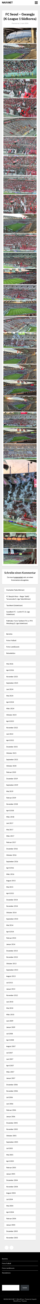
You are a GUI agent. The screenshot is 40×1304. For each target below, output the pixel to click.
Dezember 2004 (12, 1180)
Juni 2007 (9, 1059)
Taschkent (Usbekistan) (14, 605)
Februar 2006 (11, 1110)
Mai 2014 (9, 925)
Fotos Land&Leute (12, 647)
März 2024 (10, 708)
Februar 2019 (11, 798)
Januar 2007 (10, 1078)
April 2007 (10, 1065)
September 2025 (12, 683)
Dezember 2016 (12, 849)
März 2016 (10, 874)
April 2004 (10, 1212)
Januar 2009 (10, 1027)
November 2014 (12, 906)
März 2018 (10, 817)
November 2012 (12, 995)
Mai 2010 (9, 1008)
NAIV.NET (7, 2)
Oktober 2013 (11, 963)
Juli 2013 (9, 983)
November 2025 (12, 677)
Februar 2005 (11, 1167)
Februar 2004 (11, 1218)
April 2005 (10, 1161)
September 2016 (12, 861)
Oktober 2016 (11, 855)
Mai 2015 (9, 887)
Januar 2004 (10, 1225)
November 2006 (12, 1091)
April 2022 (10, 740)
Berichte (9, 634)
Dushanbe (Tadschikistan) (15, 590)
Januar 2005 (10, 1174)
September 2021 (12, 759)
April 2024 (10, 702)
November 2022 (12, 728)
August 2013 (11, 976)
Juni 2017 (9, 823)
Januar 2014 (10, 944)
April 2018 (10, 810)
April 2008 (10, 1040)
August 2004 (11, 1193)
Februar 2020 (11, 772)
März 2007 (10, 1072)
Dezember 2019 (12, 779)
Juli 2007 (9, 1053)
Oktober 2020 (11, 766)
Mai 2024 (9, 696)
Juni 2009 (9, 1021)
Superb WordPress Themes (24, 1300)
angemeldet (18, 577)
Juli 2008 (9, 1034)
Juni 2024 (9, 689)
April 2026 (10, 670)
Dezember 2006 (12, 1085)
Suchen (25, 1288)
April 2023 (10, 721)
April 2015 (10, 893)
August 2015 (11, 881)
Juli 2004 (9, 1199)
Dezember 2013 (12, 951)
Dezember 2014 (12, 900)
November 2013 (12, 957)
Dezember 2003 (12, 1231)
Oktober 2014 (11, 912)
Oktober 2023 (11, 715)
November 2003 (12, 1238)
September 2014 (12, 919)
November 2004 (12, 1187)
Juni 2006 (9, 1104)
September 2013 (12, 970)
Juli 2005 (9, 1148)
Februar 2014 (11, 938)
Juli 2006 (9, 1097)
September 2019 (12, 785)
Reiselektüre (10, 653)
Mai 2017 (9, 830)
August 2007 (11, 1046)
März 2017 (10, 836)
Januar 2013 (10, 989)
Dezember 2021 (12, 747)
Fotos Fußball (11, 640)
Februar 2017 (11, 842)
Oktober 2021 (11, 753)
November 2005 (12, 1129)
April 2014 (10, 932)
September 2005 (12, 1142)
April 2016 (10, 868)
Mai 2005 (9, 1155)
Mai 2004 (9, 1206)
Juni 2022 (9, 734)
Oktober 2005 (11, 1136)
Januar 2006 (10, 1116)
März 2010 (10, 1014)
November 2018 (12, 804)
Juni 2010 (9, 1002)
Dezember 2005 (12, 1123)
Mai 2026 (9, 664)
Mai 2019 (9, 791)
